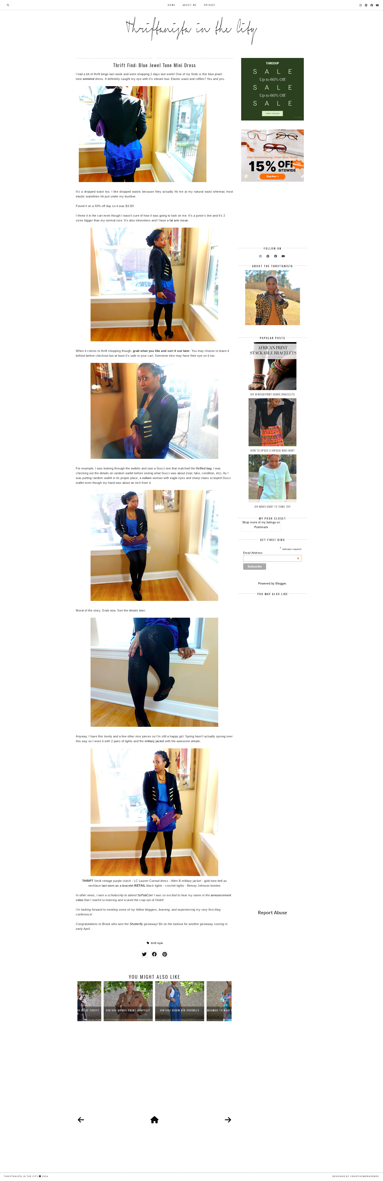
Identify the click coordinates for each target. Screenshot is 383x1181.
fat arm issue (179, 220)
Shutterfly (136, 924)
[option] (103, 1001)
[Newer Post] (81, 1120)
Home (172, 5)
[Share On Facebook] (154, 954)
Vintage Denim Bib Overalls (154, 1010)
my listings (269, 522)
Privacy (209, 5)
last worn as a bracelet (117, 885)
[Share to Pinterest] (164, 954)
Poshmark (261, 527)
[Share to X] (144, 954)
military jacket (154, 741)
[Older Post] (228, 1120)
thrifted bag (203, 468)
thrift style (157, 943)
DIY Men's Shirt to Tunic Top (272, 506)
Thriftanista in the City (21, 1176)
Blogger (280, 583)
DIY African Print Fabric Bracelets (272, 394)
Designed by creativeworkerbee (355, 1176)
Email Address (271, 552)
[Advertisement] (154, 1073)
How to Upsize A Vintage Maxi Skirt (272, 450)
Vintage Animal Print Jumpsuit (103, 1010)
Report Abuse (272, 912)
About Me (190, 5)
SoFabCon (144, 895)
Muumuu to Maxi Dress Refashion (206, 1010)
